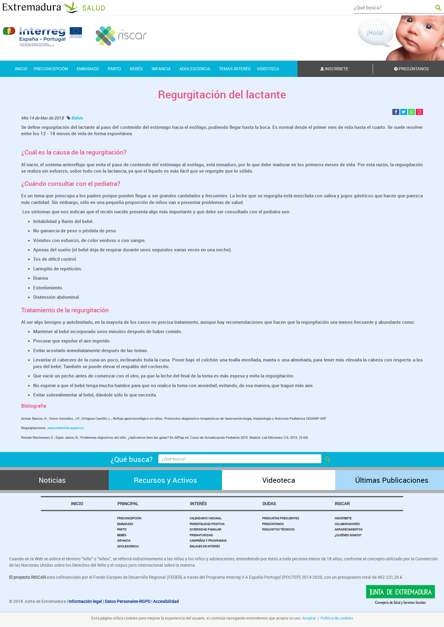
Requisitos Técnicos (278, 529)
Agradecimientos (348, 529)
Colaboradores (347, 524)
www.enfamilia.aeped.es (65, 427)
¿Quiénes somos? (348, 535)
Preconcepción (129, 518)
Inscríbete (336, 69)
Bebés (77, 118)
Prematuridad (201, 535)
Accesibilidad (166, 601)
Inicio (77, 503)
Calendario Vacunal (205, 518)
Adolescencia (128, 546)
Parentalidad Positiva (207, 524)
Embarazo (125, 524)
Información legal (85, 601)
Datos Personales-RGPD (127, 601)
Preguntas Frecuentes (280, 518)
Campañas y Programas (208, 540)
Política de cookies (336, 618)
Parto (122, 529)
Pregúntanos (273, 524)
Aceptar (309, 618)
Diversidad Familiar (205, 529)
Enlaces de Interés (205, 546)
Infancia (123, 540)
